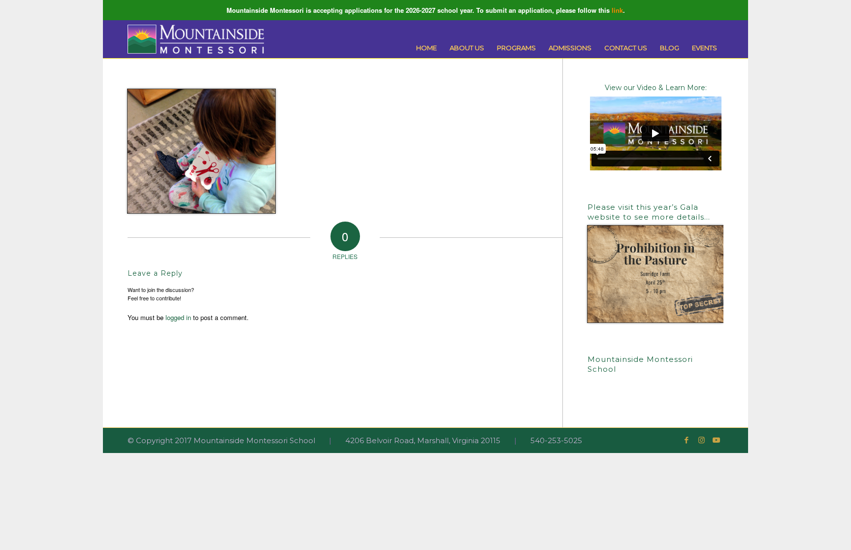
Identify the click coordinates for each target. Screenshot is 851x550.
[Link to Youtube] (716, 440)
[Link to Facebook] (686, 440)
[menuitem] (426, 48)
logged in (178, 317)
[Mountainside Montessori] (196, 39)
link (617, 10)
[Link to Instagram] (701, 440)
